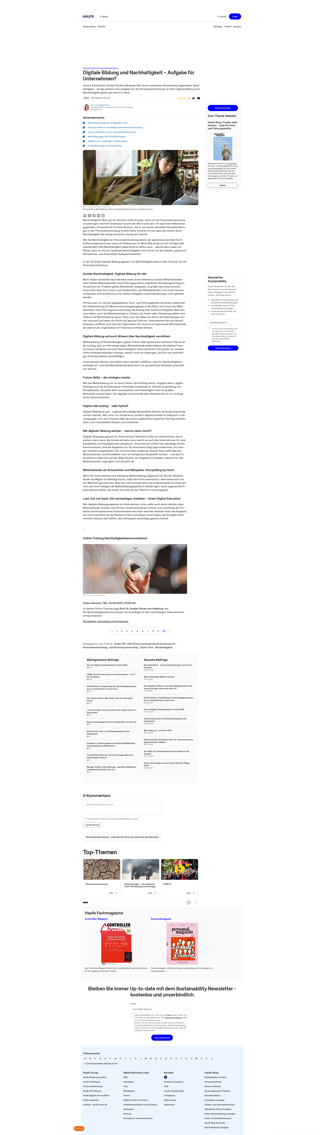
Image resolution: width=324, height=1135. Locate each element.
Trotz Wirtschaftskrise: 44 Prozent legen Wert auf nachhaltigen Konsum (110, 756)
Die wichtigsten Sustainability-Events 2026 (107, 665)
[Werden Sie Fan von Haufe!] (165, 1077)
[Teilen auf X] (89, 216)
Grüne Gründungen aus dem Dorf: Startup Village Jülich (166, 764)
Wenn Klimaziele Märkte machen (159, 676)
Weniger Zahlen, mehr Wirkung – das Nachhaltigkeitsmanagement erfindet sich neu (112, 768)
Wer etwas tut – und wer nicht (158, 730)
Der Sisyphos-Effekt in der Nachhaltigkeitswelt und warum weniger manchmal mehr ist (168, 687)
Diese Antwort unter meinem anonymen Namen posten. (112, 818)
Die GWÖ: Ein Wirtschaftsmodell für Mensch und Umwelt (166, 752)
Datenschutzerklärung (173, 1018)
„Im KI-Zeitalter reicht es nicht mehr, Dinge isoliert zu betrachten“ (111, 711)
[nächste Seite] (169, 631)
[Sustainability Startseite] (89, 16)
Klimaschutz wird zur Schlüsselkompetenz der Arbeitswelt (108, 732)
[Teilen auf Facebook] (94, 216)
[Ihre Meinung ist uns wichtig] (79, 1128)
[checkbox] (84, 818)
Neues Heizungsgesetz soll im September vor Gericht (111, 722)
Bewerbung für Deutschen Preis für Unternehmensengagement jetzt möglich (169, 740)
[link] (89, 26)
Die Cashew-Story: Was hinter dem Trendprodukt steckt (110, 699)
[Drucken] (193, 98)
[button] (235, 16)
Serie (86, 98)
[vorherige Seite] (112, 631)
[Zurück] (188, 902)
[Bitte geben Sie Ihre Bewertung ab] (187, 98)
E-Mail (133, 1004)
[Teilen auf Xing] (99, 216)
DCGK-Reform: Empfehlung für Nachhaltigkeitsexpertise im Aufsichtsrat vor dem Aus (112, 687)
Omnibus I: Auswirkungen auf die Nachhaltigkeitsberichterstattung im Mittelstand (111, 744)
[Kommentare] (199, 98)
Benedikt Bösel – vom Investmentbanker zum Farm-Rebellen (168, 666)
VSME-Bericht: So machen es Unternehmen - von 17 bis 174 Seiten (111, 675)
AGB (168, 1015)
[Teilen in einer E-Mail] (85, 216)
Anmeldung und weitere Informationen (105, 621)
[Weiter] (196, 902)
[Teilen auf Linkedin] (103, 216)
